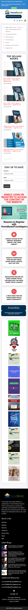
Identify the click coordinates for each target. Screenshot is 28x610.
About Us (4, 528)
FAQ (3, 538)
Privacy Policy (5, 533)
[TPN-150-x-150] (14, 451)
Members (4, 525)
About (3, 536)
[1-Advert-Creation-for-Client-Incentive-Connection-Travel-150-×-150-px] (14, 377)
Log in (21, 20)
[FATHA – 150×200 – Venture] (14, 480)
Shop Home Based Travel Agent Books (11, 1)
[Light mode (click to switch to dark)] (17, 20)
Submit (6, 186)
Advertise (4, 522)
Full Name (6, 171)
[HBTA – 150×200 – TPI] (14, 426)
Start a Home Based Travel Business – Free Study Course (13, 5)
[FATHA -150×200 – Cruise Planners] (14, 335)
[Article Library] (14, 40)
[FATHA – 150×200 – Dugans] (14, 352)
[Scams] (14, 42)
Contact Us (4, 530)
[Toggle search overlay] (14, 21)
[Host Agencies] (14, 37)
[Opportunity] (14, 48)
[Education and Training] (14, 45)
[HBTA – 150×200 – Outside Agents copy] (14, 410)
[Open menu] (25, 21)
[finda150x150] (14, 364)
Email (5, 177)
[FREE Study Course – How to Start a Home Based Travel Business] (14, 30)
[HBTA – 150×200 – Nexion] (14, 393)
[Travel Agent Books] (14, 34)
